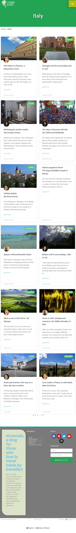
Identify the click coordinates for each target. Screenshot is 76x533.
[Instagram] (61, 441)
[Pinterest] (59, 436)
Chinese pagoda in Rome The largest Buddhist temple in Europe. (55, 170)
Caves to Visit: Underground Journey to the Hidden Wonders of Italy (56, 321)
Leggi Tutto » (7, 89)
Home (3, 29)
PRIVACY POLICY (38, 519)
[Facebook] (54, 436)
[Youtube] (69, 436)
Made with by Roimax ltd (67, 519)
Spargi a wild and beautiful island (17, 254)
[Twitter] (64, 436)
